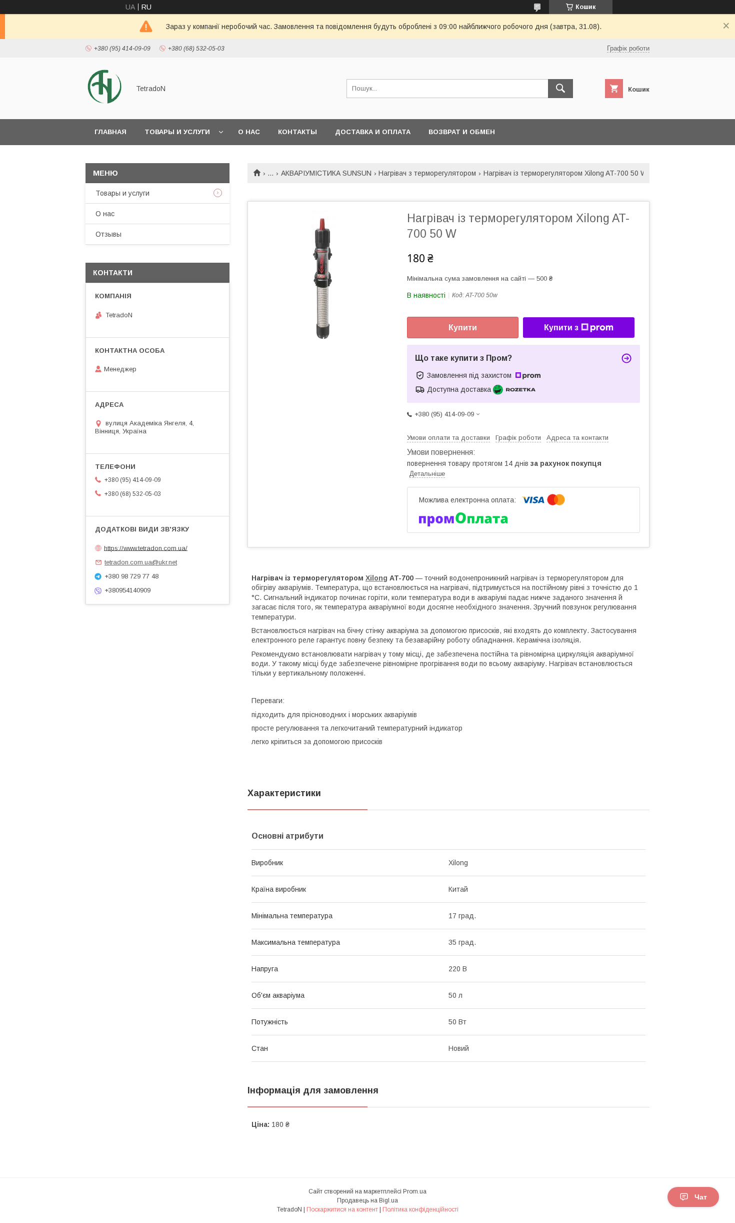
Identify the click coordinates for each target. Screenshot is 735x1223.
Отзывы (109, 234)
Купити (462, 327)
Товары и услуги (177, 132)
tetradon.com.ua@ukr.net (140, 562)
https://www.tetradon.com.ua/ (146, 547)
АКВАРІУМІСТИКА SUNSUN (326, 173)
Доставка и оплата (372, 132)
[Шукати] (560, 88)
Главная (110, 132)
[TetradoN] (105, 106)
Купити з (561, 327)
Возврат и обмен (461, 132)
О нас (249, 132)
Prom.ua (414, 1191)
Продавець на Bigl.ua (367, 1200)
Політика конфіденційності (420, 1209)
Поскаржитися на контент (342, 1209)
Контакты (297, 132)
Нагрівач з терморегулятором (427, 173)
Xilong (377, 578)
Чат (700, 1197)
